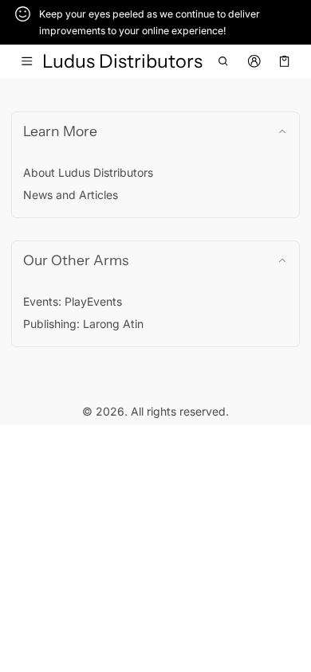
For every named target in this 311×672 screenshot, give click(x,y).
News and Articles (70, 194)
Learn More (60, 131)
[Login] (254, 61)
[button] (223, 61)
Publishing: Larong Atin (83, 323)
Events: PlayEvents (72, 301)
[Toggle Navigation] (26, 61)
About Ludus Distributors (88, 172)
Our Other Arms (75, 260)
